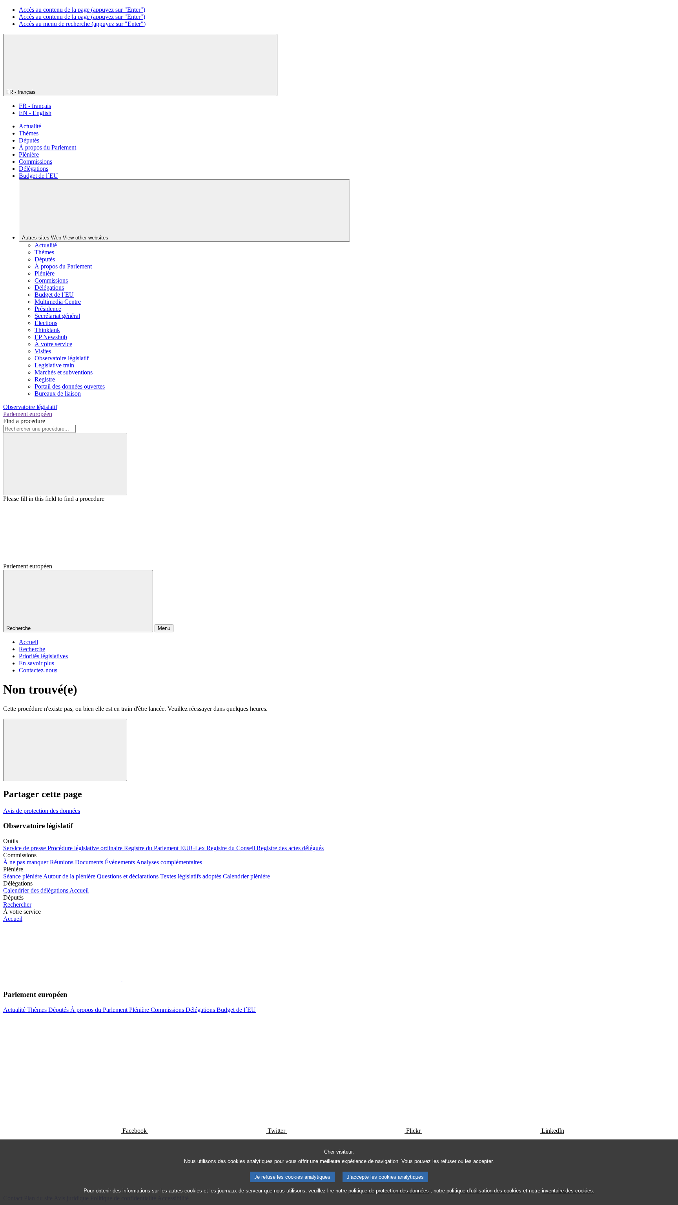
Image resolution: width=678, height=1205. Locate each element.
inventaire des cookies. (568, 1191)
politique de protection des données (388, 1191)
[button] (121, 979)
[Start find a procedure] (65, 464)
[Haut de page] (65, 750)
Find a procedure (24, 421)
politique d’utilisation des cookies (484, 1191)
